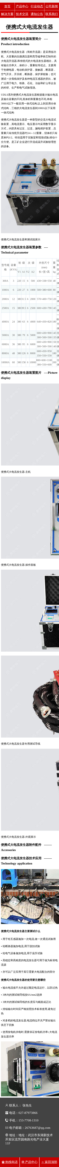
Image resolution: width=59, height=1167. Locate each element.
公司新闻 (51, 6)
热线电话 (11, 1162)
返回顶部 (50, 1162)
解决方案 (7, 14)
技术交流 (22, 14)
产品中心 (22, 6)
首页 (7, 6)
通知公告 (37, 14)
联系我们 (51, 14)
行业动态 (37, 6)
